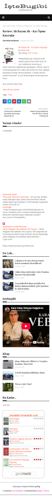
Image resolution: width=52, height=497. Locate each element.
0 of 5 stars (33, 53)
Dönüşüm (13, 429)
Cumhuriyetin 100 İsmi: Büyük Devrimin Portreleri (20, 450)
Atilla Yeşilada (15, 441)
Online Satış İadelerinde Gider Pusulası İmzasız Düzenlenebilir (32, 273)
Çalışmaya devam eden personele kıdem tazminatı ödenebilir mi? (29, 262)
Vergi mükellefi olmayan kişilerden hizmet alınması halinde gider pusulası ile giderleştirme (31, 286)
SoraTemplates (17, 491)
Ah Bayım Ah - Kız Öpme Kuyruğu (32, 47)
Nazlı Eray (25, 50)
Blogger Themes (42, 491)
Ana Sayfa (6, 26)
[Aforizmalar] (6, 424)
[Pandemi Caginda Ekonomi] (6, 445)
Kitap (13, 26)
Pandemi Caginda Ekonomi (20, 439)
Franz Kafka (15, 421)
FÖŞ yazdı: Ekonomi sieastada (16, 197)
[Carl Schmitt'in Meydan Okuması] (6, 465)
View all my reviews (11, 89)
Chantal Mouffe (16, 464)
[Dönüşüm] (6, 434)
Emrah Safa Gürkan (17, 454)
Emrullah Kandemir (11, 40)
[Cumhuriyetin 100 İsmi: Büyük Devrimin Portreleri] (6, 455)
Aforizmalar (14, 418)
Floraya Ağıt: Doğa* (23, 384)
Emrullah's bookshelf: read (23, 415)
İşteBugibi (7, 207)
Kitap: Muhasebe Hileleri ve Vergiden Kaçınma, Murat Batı (31, 362)
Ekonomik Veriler (10, 194)
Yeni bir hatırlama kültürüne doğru (30, 372)
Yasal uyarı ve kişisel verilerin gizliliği (26, 486)
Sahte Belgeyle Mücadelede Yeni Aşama (20, 229)
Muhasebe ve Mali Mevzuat (15, 226)
